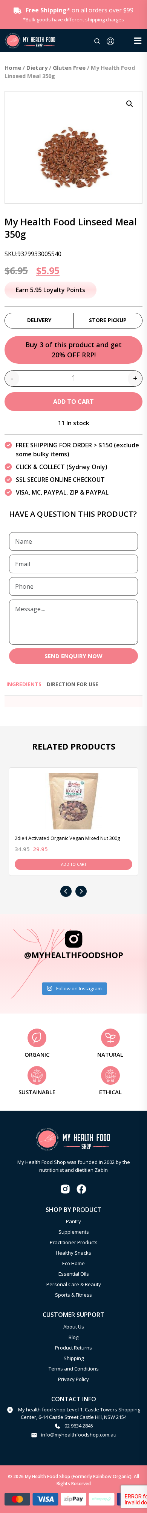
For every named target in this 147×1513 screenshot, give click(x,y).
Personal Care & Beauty (73, 1284)
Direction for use (72, 684)
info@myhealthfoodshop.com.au (78, 1434)
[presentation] (66, 891)
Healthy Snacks (73, 1252)
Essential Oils (73, 1273)
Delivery (39, 320)
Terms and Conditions (74, 1368)
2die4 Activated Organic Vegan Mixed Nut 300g (67, 838)
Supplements (73, 1231)
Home (13, 67)
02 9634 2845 (78, 1425)
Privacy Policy (73, 1379)
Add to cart (73, 401)
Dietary (36, 67)
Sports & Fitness (73, 1294)
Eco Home (73, 1263)
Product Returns (73, 1347)
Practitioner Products (74, 1242)
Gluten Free (69, 67)
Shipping (74, 1358)
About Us (73, 1326)
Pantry (73, 1221)
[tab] (24, 687)
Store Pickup (108, 320)
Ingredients (23, 684)
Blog (73, 1337)
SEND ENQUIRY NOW (73, 656)
